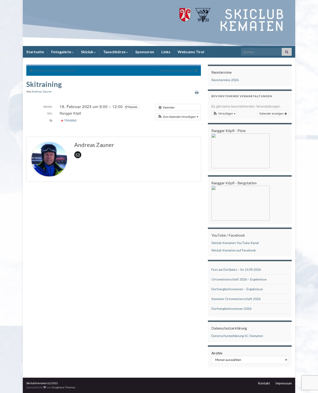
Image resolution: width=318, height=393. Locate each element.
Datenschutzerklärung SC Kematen (237, 336)
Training (70, 120)
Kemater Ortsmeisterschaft (54, 70)
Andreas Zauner (42, 91)
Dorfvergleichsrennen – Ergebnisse (237, 289)
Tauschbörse (114, 52)
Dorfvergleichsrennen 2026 (231, 308)
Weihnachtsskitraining (176, 70)
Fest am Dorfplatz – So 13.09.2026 (236, 269)
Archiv (217, 353)
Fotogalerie (61, 52)
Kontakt (264, 383)
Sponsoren (144, 52)
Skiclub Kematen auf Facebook (233, 250)
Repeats (132, 107)
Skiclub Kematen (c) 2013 (42, 383)
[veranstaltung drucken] (197, 92)
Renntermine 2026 (225, 80)
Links (165, 52)
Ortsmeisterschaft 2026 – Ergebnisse (239, 279)
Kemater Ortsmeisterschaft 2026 (235, 299)
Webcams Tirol (191, 52)
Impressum (283, 383)
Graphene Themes (63, 387)
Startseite (35, 52)
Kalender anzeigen (272, 113)
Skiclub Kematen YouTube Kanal (235, 243)
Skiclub (87, 52)
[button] (178, 116)
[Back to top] (307, 365)
